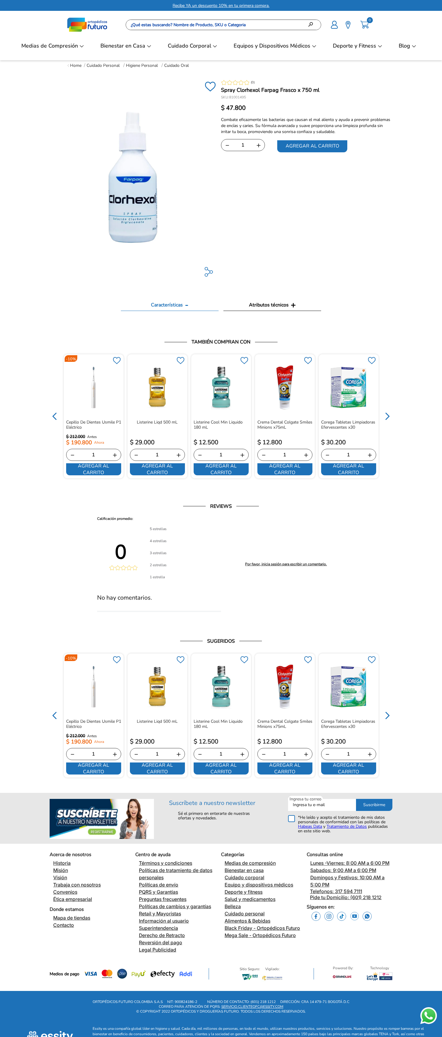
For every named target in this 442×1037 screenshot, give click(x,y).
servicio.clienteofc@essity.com (252, 1011)
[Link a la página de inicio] (74, 65)
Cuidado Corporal (189, 45)
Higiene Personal (142, 65)
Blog (404, 45)
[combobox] (223, 25)
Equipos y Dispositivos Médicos (272, 45)
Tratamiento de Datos (347, 826)
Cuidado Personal (103, 65)
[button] (334, 24)
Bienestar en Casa (122, 45)
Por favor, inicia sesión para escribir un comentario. (286, 564)
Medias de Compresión (49, 45)
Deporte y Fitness (354, 45)
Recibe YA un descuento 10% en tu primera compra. (221, 5)
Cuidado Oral (176, 65)
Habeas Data (310, 826)
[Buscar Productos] (312, 25)
